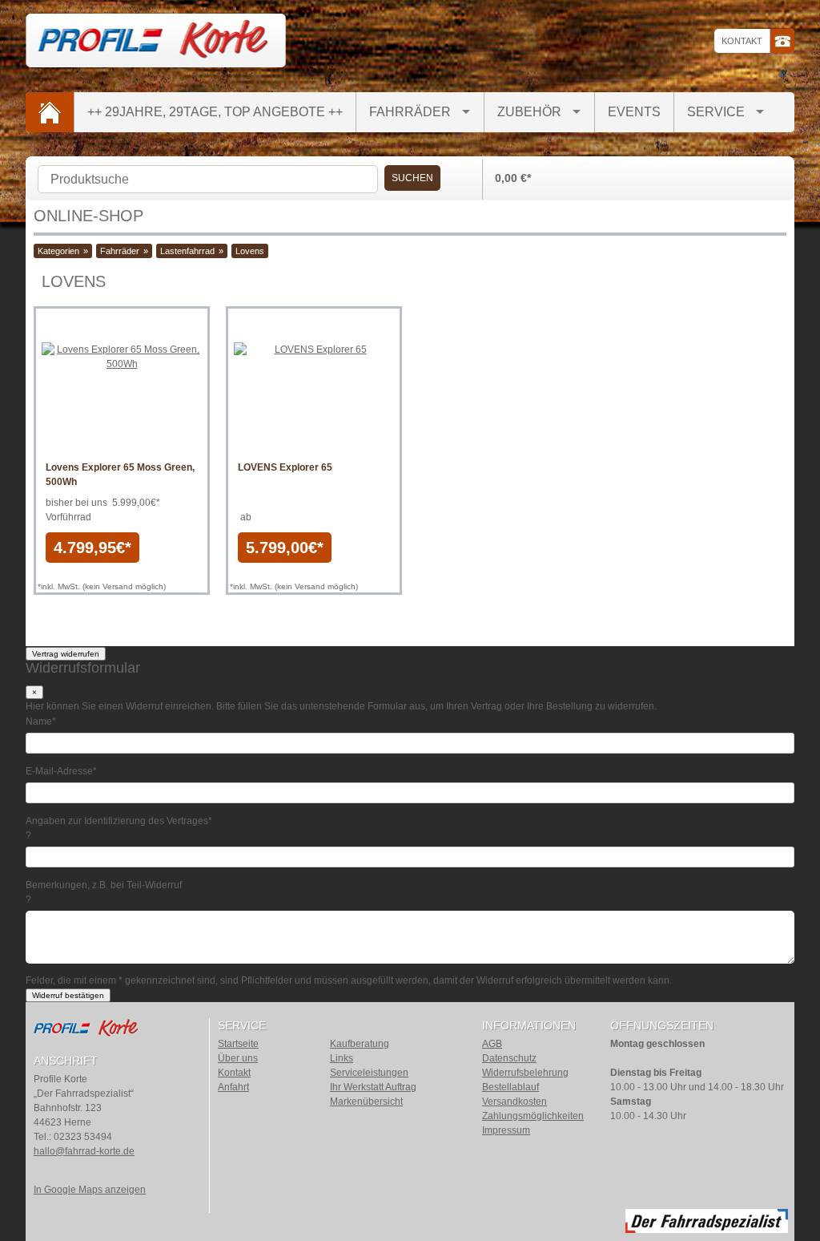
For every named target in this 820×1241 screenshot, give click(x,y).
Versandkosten (514, 1101)
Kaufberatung (359, 1043)
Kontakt (742, 41)
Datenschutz (509, 1058)
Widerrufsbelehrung (525, 1072)
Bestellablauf (510, 1087)
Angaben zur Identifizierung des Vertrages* (119, 821)
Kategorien (58, 251)
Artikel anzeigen (122, 438)
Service (716, 112)
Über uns (238, 1058)
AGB (492, 1043)
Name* (41, 721)
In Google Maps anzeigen (90, 1189)
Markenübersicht (366, 1101)
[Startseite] (50, 112)
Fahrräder (410, 112)
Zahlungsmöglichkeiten (533, 1116)
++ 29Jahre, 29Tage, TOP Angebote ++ (215, 112)
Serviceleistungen (369, 1072)
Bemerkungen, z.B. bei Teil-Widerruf (104, 885)
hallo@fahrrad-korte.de (84, 1151)
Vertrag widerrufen (65, 653)
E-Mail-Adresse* (61, 771)
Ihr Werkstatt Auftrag (373, 1087)
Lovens (249, 251)
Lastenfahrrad (187, 251)
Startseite (238, 1043)
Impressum (506, 1130)
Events (634, 112)
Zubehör (529, 112)
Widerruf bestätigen (68, 995)
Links (341, 1058)
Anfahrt (233, 1087)
